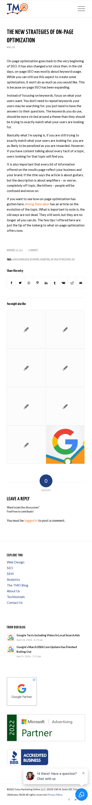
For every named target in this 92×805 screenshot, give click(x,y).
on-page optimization (61, 259)
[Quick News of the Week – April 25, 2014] (26, 329)
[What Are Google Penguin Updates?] (26, 406)
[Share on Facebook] (11, 283)
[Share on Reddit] (72, 283)
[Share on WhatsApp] (29, 283)
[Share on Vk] (63, 283)
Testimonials (16, 597)
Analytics (13, 579)
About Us (13, 591)
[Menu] (79, 8)
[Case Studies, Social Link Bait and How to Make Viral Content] (65, 329)
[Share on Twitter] (20, 283)
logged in (31, 520)
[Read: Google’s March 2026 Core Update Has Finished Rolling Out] (11, 649)
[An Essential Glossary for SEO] (26, 444)
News (9, 47)
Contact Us (15, 602)
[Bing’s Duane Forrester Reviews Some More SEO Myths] (26, 368)
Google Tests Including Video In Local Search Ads (48, 635)
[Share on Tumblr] (54, 283)
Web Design (15, 562)
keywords (34, 259)
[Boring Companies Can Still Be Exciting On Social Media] (65, 406)
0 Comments (33, 250)
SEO (13, 47)
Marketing (45, 259)
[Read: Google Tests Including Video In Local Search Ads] (11, 637)
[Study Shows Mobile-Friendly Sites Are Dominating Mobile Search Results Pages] (65, 368)
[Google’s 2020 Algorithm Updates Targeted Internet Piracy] (65, 444)
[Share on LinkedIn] (46, 283)
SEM (10, 574)
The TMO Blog (17, 585)
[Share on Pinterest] (37, 283)
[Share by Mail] (80, 283)
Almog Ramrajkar (37, 204)
